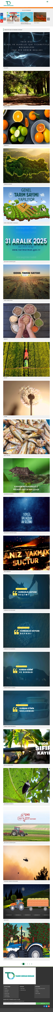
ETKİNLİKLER (7, 995)
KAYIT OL (43, 1003)
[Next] (31, 964)
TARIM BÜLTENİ (23, 990)
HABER (6, 988)
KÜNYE (37, 990)
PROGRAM (7, 990)
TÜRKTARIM (22, 988)
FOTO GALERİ (7, 996)
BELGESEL (6, 991)
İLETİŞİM (37, 991)
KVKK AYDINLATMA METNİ (40, 988)
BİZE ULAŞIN (38, 993)
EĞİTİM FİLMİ (7, 993)
